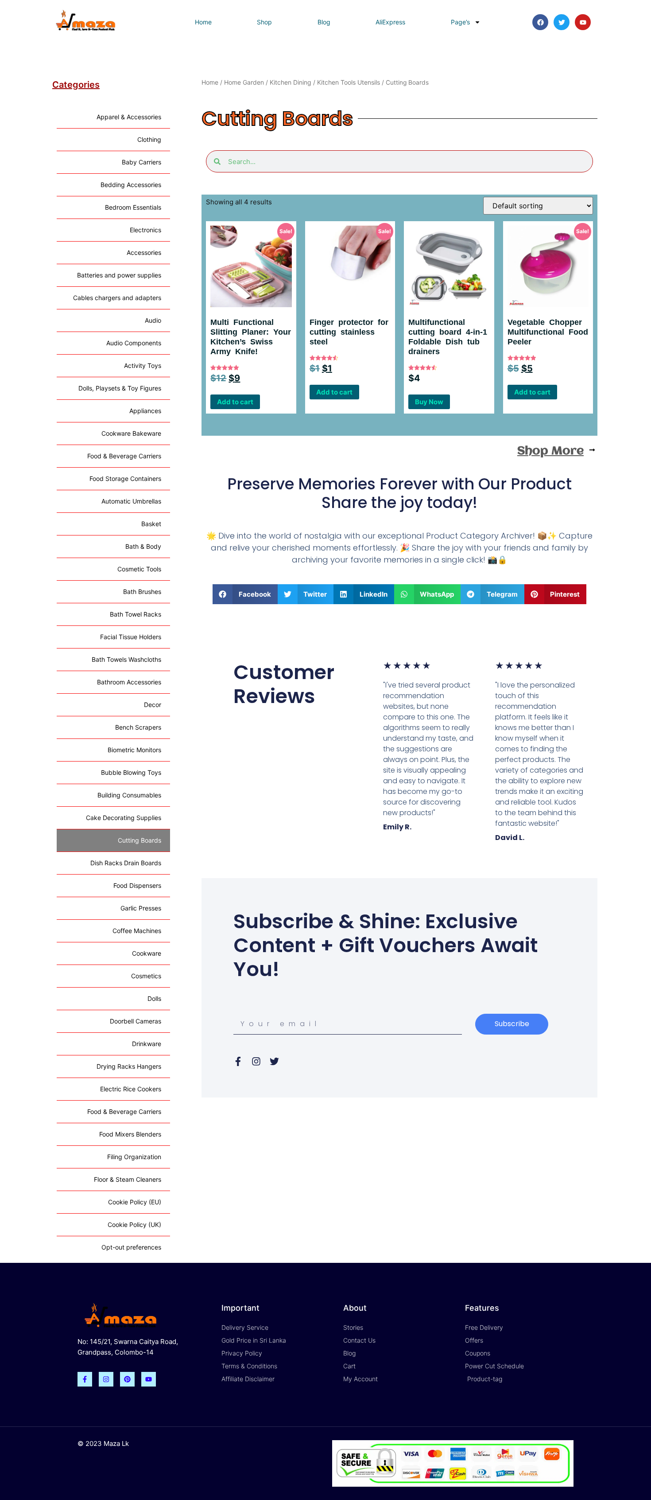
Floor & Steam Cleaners (127, 1179)
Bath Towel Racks (135, 614)
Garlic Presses (140, 908)
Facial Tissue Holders (130, 637)
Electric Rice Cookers (130, 1089)
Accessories (144, 252)
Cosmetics (146, 976)
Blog (324, 22)
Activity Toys (142, 365)
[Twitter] (562, 22)
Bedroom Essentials (133, 207)
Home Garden (244, 82)
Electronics (145, 230)
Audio (153, 320)
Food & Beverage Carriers (124, 456)
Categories (76, 84)
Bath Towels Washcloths (126, 659)
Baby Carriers (141, 162)
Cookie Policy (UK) (134, 1224)
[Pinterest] (127, 1379)
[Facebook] (540, 22)
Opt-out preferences (131, 1247)
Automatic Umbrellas (131, 501)
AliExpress (390, 22)
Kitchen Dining (290, 82)
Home (203, 22)
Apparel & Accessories (129, 117)
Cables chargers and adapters (117, 297)
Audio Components (133, 343)
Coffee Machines (136, 930)
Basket (151, 523)
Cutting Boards (139, 840)
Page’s (460, 22)
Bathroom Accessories (129, 682)
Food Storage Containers (125, 478)
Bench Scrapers (138, 727)
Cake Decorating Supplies (123, 817)
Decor (152, 704)
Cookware (146, 953)
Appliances (145, 410)
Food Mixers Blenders (130, 1134)
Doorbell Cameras (135, 1021)
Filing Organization (134, 1156)
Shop (264, 22)
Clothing (149, 139)
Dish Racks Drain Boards (125, 863)
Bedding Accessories (131, 184)
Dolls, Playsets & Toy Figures (119, 388)
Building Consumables (129, 795)
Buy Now (429, 402)
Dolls (154, 998)
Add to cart (235, 402)
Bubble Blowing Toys (131, 772)
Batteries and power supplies (119, 275)
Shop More (550, 451)
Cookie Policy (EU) (134, 1202)
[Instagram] (106, 1379)
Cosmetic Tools (139, 569)
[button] (245, 594)
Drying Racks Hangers (129, 1066)
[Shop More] (592, 450)
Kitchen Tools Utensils (348, 82)
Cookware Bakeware (131, 433)
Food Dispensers (137, 885)
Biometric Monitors (134, 750)
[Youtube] (583, 22)
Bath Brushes (142, 591)
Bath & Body (143, 546)
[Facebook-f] (85, 1379)
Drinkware (146, 1043)
